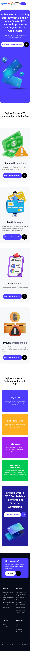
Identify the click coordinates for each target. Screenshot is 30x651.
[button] (9, 3)
